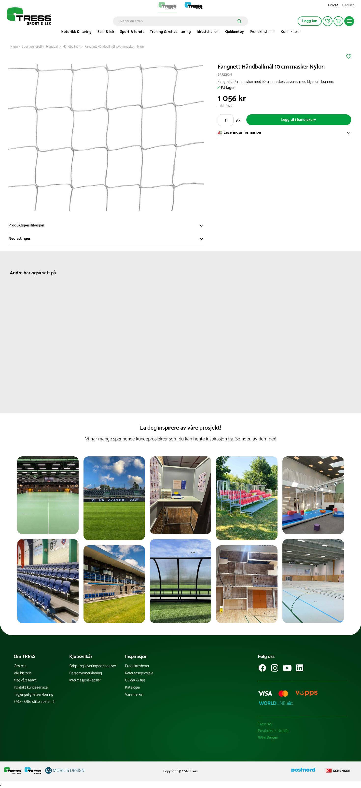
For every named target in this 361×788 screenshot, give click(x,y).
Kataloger (132, 687)
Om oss (20, 666)
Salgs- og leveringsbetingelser (92, 666)
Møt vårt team (25, 680)
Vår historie (23, 673)
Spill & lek (105, 31)
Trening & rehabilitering (170, 31)
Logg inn (309, 21)
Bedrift (348, 6)
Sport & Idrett (132, 31)
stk (238, 120)
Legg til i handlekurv (298, 119)
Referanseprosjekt (139, 673)
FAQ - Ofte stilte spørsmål (34, 701)
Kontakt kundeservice (31, 687)
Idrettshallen (208, 31)
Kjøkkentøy (234, 31)
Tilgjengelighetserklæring (33, 694)
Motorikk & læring (76, 31)
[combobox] (177, 21)
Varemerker (134, 694)
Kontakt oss (290, 31)
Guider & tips (135, 680)
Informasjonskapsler (85, 680)
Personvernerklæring (85, 673)
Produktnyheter (262, 31)
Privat (333, 6)
